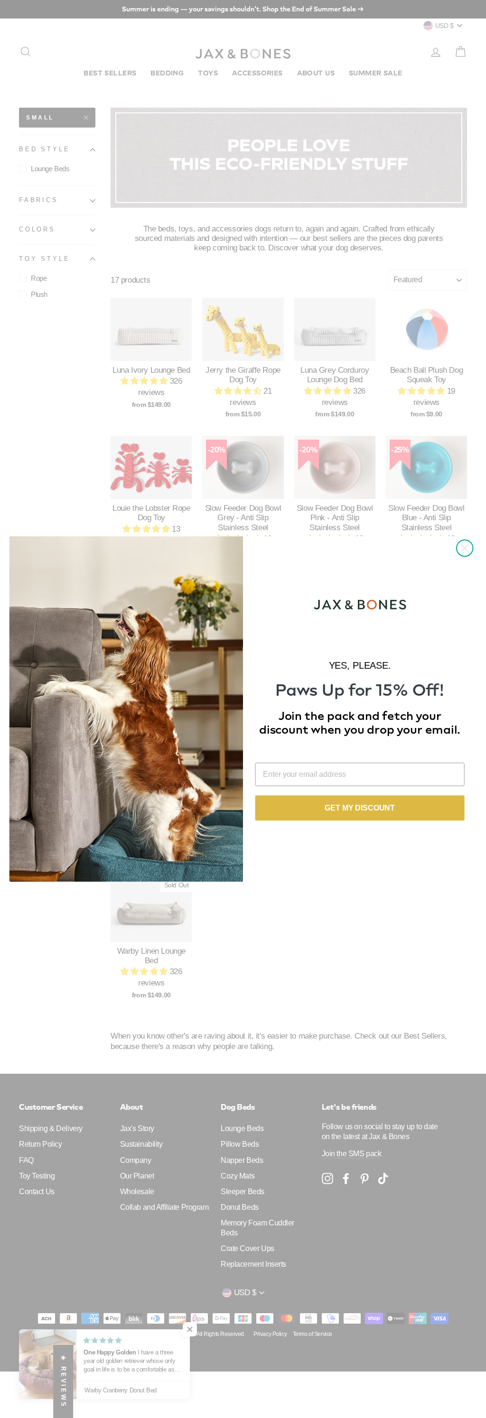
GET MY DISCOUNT (360, 808)
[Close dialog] (465, 548)
